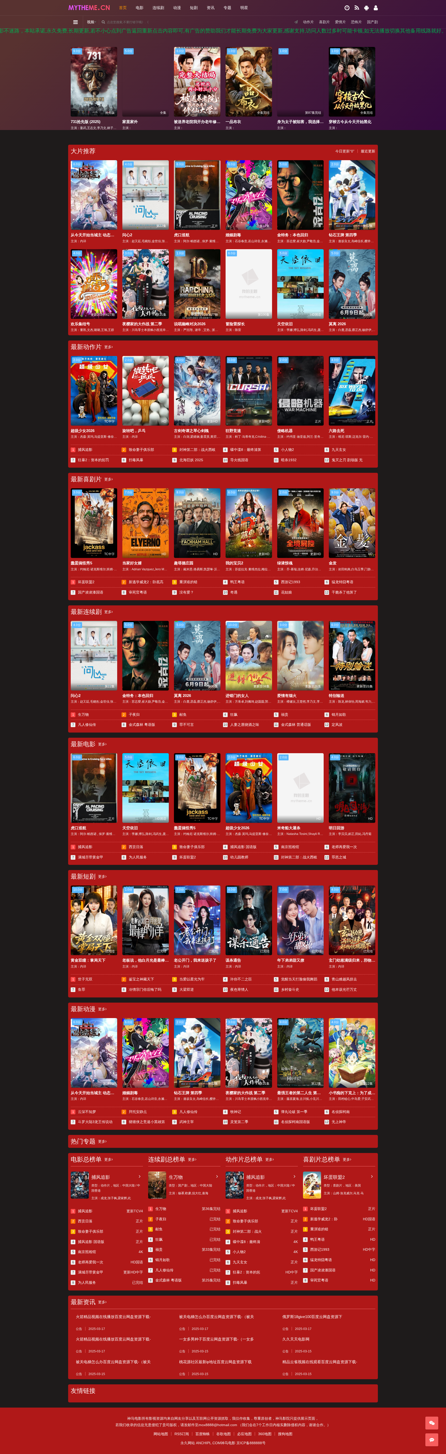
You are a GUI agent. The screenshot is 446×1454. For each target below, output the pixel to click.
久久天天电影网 (295, 1339)
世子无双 (82, 979)
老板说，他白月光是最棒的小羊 (149, 960)
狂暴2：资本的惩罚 (90, 460)
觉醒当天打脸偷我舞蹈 (296, 979)
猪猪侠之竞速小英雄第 (144, 1122)
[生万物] (157, 1185)
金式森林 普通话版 (292, 724)
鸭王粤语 (234, 582)
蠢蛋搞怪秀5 (81, 563)
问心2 (127, 235)
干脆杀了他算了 (341, 592)
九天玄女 (336, 450)
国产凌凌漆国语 (87, 592)
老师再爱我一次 (341, 847)
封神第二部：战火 (262, 1231)
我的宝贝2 (234, 563)
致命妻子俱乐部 (138, 450)
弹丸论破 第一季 (291, 1112)
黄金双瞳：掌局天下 (88, 960)
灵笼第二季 (236, 1122)
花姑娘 (283, 592)
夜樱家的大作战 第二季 (142, 324)
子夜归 (131, 714)
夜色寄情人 (236, 989)
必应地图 (244, 1434)
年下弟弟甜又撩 (290, 960)
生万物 (80, 714)
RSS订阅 (181, 1434)
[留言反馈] (431, 1439)
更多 (108, 347)
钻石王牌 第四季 (343, 235)
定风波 (334, 724)
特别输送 (336, 695)
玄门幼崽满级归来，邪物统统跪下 (358, 960)
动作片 (308, 22)
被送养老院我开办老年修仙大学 (98, 121)
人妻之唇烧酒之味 (241, 724)
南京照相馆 (287, 847)
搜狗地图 (285, 1434)
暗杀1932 (285, 460)
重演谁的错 (186, 582)
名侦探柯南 (338, 1112)
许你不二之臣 (238, 979)
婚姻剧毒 (233, 235)
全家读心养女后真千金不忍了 (354, 121)
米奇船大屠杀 (288, 828)
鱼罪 (78, 989)
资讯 (210, 7)
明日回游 (336, 828)
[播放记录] (347, 8)
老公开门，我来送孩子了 (195, 960)
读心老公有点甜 (290, 121)
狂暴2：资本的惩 (262, 1272)
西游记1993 (287, 582)
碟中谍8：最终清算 (242, 450)
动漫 (177, 7)
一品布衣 (130, 121)
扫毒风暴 (133, 460)
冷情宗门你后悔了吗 (142, 989)
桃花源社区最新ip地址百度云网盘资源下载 (215, 1362)
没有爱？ (184, 592)
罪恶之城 (335, 857)
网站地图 (161, 1434)
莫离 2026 (337, 324)
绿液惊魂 (285, 563)
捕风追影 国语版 (240, 847)
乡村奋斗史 (286, 989)
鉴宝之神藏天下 (138, 979)
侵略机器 (285, 430)
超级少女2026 (82, 430)
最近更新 (368, 151)
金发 (333, 563)
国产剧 (372, 22)
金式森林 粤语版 (139, 724)
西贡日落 (133, 847)
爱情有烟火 (287, 695)
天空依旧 (285, 324)
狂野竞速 (233, 430)
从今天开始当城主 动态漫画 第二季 (101, 235)
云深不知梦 (84, 1112)
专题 (227, 7)
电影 (140, 7)
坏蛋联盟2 (83, 582)
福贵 (281, 714)
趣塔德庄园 (183, 563)
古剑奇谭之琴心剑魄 (191, 430)
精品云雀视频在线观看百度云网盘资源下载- (319, 1362)
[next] (372, 82)
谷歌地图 (223, 1434)
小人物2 (284, 450)
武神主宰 (184, 1122)
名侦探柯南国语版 (292, 1122)
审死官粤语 (135, 592)
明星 (244, 7)
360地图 (265, 1434)
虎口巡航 (181, 235)
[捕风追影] (80, 1185)
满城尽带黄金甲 (87, 857)
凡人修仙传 (84, 724)
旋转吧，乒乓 (134, 430)
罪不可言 (184, 724)
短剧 (194, 7)
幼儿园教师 (236, 857)
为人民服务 (135, 857)
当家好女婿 (132, 563)
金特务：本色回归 (292, 235)
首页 (123, 7)
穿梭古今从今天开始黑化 (247, 121)
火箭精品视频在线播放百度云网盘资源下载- (113, 1316)
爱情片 (340, 22)
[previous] (74, 82)
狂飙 (230, 714)
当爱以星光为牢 (189, 979)
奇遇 (230, 592)
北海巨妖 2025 (188, 460)
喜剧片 (324, 22)
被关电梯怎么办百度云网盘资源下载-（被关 (216, 1316)
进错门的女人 (237, 695)
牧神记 (232, 1112)
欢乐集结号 (80, 324)
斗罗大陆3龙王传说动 (92, 1122)
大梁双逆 (184, 989)
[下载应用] (366, 8)
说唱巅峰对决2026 (189, 324)
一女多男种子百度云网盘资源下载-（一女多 (216, 1339)
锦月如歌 (336, 714)
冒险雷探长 (235, 324)
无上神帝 (335, 1122)
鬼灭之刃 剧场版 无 (344, 460)
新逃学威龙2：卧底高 (143, 582)
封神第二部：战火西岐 (195, 450)
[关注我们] (431, 1423)
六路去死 (336, 430)
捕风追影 (82, 450)
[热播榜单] (357, 8)
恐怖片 (356, 22)
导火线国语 (236, 460)
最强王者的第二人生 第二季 (301, 1093)
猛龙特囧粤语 (340, 582)
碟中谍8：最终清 (262, 1242)
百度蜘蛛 (202, 1434)
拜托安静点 (135, 1112)
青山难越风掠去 (341, 979)
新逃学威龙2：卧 (340, 1219)
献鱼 (180, 714)
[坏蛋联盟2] (312, 1185)
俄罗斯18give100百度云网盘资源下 (312, 1316)
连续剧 (158, 7)
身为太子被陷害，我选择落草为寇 (203, 121)
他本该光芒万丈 (341, 989)
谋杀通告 (233, 960)
